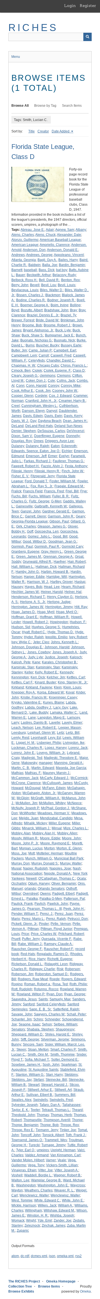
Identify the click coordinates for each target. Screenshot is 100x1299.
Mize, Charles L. (75, 828)
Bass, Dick (46, 270)
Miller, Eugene (59, 823)
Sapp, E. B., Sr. (40, 1009)
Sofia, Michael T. (37, 1059)
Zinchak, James (53, 1225)
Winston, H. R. (37, 1215)
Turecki (34, 1145)
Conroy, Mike (71, 386)
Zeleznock (32, 1225)
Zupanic (23, 1230)
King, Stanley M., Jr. (72, 682)
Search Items (72, 106)
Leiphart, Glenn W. (41, 733)
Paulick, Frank (22, 904)
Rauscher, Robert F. (59, 949)
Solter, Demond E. (64, 1059)
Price (25, 934)
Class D (79, 370)
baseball (30, 270)
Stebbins (71, 1075)
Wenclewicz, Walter (34, 1195)
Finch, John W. (73, 471)
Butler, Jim (19, 350)
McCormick (79, 778)
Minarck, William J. (36, 828)
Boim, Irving (59, 305)
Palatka (32, 899)
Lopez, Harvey (56, 748)
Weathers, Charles (38, 1190)
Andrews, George (39, 255)
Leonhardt (38, 738)
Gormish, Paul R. (47, 546)
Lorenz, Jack (78, 748)
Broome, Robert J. (57, 325)
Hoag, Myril (45, 612)
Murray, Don (20, 863)
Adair (50, 230)
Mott (31, 853)
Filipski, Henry (22, 471)
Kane (36, 662)
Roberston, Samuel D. (51, 974)
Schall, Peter (76, 1014)
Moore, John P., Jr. (25, 843)
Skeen (21, 1049)
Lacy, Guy (60, 707)
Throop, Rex (69, 1125)
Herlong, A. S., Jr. (33, 602)
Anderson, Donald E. (62, 250)
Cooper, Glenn (22, 396)
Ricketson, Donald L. (27, 964)
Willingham (33, 1210)
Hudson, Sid (20, 627)
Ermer (52, 456)
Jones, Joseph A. (65, 652)
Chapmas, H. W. (23, 365)
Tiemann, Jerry (47, 1130)
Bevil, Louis (66, 285)
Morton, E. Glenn (69, 848)
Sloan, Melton (38, 1049)
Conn (20, 386)
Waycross (77, 1185)
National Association (26, 873)
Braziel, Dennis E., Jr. (43, 315)
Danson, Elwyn (33, 411)
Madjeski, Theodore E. (61, 758)
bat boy (61, 270)
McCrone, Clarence (26, 783)
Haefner (60, 562)
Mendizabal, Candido (56, 818)
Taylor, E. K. (20, 1110)
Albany (81, 230)
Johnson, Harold (56, 647)
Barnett (16, 270)
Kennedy (66, 672)
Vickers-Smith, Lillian (62, 1165)
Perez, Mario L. (33, 919)
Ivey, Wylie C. (21, 642)
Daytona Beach (49, 421)
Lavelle (54, 723)
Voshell (16, 1175)
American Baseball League (60, 240)
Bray (73, 310)
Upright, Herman (63, 1150)
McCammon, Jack (24, 778)
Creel (15, 406)
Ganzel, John (31, 511)
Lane (32, 717)
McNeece (74, 803)
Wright (31, 1220)
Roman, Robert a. (37, 984)
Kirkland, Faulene (39, 687)
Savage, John (21, 1014)
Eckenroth (69, 446)
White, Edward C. (47, 1200)
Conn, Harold (36, 386)
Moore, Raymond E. (55, 843)
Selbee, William (65, 1024)
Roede (54, 979)
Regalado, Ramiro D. (53, 954)
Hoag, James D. (23, 612)
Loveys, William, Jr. (51, 753)
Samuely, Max (60, 999)
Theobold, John (23, 1115)
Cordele (41, 396)
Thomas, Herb (61, 1115)
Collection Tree (20, 1286)
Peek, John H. (73, 909)
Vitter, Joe (45, 1170)
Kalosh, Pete (21, 662)
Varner (51, 1160)
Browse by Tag (45, 106)
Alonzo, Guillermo (24, 240)
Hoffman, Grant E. (24, 617)
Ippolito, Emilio (56, 637)
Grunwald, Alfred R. (37, 562)
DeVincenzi (75, 431)
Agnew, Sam (64, 230)
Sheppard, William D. (27, 1034)
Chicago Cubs (48, 365)
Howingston (59, 622)
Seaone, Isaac (29, 1024)
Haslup (79, 582)
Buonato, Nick (64, 340)
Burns (30, 345)
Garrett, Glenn (35, 516)
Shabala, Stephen (40, 1029)
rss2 (78, 1256)
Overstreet (30, 894)
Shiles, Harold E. (57, 1034)
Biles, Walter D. (51, 290)
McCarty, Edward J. (54, 778)
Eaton (55, 446)
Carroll (44, 355)
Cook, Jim (43, 391)
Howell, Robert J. (35, 622)
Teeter (35, 1110)
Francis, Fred (54, 491)
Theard (77, 1110)
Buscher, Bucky (47, 345)
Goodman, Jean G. (62, 541)
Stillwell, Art (63, 1090)
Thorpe (77, 1120)
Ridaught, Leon (56, 964)
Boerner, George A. (34, 305)
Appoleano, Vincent (69, 255)
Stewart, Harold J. (54, 1085)
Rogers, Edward (73, 979)
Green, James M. (29, 557)
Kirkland (17, 687)
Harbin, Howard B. (55, 572)
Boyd (15, 310)
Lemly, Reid (20, 738)
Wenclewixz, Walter (65, 1195)
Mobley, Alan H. (44, 833)
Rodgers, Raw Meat (33, 979)
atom (15, 1256)
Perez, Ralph (56, 919)
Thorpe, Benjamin (24, 1125)
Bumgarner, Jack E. (59, 335)
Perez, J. (46, 914)
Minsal (57, 828)
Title (31, 131)
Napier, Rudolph (35, 868)
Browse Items (49, 1286)
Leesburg (18, 733)
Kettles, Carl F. (22, 682)
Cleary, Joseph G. (24, 375)
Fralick (16, 491)
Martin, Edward (42, 768)
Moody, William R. (24, 838)
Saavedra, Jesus (24, 999)
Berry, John (19, 285)
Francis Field (32, 491)
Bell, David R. (49, 280)
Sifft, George (30, 1039)
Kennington (20, 677)
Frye (83, 491)
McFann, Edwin (54, 788)
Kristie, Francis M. (34, 697)
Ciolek (37, 370)
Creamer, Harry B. (72, 401)
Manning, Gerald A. (68, 763)
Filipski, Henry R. (47, 471)
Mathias (17, 773)
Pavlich (40, 904)
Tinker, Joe (68, 1130)
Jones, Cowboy (39, 652)
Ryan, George (74, 994)
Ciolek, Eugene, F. (57, 370)
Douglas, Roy (21, 441)
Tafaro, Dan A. (50, 1105)
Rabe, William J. (30, 944)
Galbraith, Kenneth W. (50, 506)
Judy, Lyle (35, 657)
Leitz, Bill (72, 733)
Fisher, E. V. (20, 476)
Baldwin (34, 265)
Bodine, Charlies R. (31, 300)
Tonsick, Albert (53, 1135)
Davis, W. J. (20, 421)
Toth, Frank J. (76, 1135)
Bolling (75, 305)
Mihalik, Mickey (35, 823)
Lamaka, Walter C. (64, 712)
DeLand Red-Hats (39, 426)
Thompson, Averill (56, 1120)
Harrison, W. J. (38, 582)
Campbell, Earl (65, 350)
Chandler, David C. (60, 360)
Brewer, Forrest (22, 320)
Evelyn (64, 456)
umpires (43, 1150)
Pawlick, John (57, 904)
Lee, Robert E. (46, 728)
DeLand (17, 426)
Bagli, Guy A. (47, 260)
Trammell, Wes (55, 1140)
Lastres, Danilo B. (34, 723)
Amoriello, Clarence (55, 245)
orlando (30, 888)
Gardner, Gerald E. (56, 511)
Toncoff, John (31, 1135)
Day (33, 421)
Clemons (64, 375)
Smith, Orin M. (38, 1054)
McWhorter (27, 813)
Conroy (53, 386)
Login (70, 5)
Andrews (18, 255)
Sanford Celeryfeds (51, 1004)
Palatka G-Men (50, 899)
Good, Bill (60, 536)
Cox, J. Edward (60, 396)
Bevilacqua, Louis (24, 290)
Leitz (60, 733)
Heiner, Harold (52, 592)
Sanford (29, 1004)
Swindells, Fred (61, 1100)
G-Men (56, 501)
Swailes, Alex (21, 1100)
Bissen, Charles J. (30, 295)
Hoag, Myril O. (67, 612)
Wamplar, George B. (46, 1180)
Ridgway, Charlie (42, 969)
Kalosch (76, 657)
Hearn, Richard (72, 587)
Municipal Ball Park (68, 858)
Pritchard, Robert (71, 934)
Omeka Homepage (61, 1281)
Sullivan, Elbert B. (39, 1095)
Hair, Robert (77, 562)
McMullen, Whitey (52, 803)
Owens (45, 894)
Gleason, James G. (52, 526)
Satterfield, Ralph (66, 1009)
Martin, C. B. (20, 768)
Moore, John (71, 838)
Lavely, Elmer (72, 723)
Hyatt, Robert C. (34, 632)
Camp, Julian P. (40, 350)
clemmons (47, 375)
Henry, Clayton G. (60, 597)
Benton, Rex (70, 280)
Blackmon (52, 295)
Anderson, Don (34, 250)
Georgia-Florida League (29, 521)
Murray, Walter (71, 863)
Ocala (81, 878)
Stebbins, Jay (21, 1080)
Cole (51, 381)
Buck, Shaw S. (32, 335)
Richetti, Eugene (59, 959)
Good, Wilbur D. (35, 541)
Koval (70, 692)
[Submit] (87, 37)
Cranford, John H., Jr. (41, 401)
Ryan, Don (54, 994)
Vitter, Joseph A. (66, 1170)
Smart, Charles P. (63, 1049)
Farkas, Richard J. (37, 461)
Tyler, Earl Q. (25, 1150)
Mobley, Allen (67, 833)
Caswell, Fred (61, 355)
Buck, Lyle (63, 330)
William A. (65, 1205)
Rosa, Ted (60, 984)
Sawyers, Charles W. (49, 1014)
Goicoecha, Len (47, 531)
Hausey (17, 587)
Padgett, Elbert (63, 894)
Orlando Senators (51, 888)
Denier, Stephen (23, 431)
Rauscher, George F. (26, 949)
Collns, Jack (66, 381)
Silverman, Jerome (55, 1039)
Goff (30, 531)
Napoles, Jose (60, 868)
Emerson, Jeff (36, 456)
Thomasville (32, 1120)
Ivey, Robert (78, 637)
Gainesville (24, 506)
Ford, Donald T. (36, 481)
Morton (49, 848)
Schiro (38, 1019)
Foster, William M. (62, 481)
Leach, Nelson (22, 728)
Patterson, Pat (74, 899)
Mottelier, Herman (49, 853)
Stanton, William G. (30, 1075)
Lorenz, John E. (23, 753)
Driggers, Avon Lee (59, 441)
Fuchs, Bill (19, 496)
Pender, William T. (24, 914)
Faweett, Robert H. (25, 466)
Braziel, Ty (68, 315)
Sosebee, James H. (26, 1065)
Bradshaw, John (56, 310)
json (52, 1256)
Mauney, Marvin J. (56, 773)
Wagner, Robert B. (67, 1175)
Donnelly (73, 436)
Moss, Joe (19, 853)
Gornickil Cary (72, 546)
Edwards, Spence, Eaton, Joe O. (35, 451)
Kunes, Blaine (53, 702)
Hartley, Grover (61, 582)
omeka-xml (65, 1256)
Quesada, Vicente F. (56, 939)
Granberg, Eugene (25, 552)
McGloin (23, 798)
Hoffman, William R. (54, 617)
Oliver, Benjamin (63, 883)
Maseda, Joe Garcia (71, 768)
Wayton (17, 1190)
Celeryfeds (36, 360)
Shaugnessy (65, 1029)
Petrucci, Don (78, 919)
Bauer (20, 275)
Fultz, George (39, 501)
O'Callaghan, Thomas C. (56, 878)
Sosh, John (50, 1065)
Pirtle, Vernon (61, 924)
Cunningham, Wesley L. (39, 406)
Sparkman (69, 1065)
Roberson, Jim (22, 974)
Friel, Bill (72, 491)
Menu (15, 57)
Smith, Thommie (62, 1054)
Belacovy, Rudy (64, 275)
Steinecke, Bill (56, 1080)
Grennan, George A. (58, 557)
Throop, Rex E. (22, 1130)
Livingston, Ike (73, 743)
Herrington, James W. (27, 607)
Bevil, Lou (48, 285)
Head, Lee (52, 587)
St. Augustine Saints (43, 1070)
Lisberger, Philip (49, 743)
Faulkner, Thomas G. (68, 461)
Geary (80, 516)
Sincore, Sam (33, 1044)
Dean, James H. (75, 421)
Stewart (33, 1085)
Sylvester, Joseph (24, 1105)
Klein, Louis (72, 687)
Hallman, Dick (46, 567)
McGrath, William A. (45, 798)
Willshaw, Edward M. (59, 1210)
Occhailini (18, 883)
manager (45, 763)
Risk (60, 969)
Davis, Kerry (73, 416)
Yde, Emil (45, 1220)
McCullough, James (57, 783)
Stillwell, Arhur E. (40, 1090)
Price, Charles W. (44, 934)
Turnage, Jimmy (53, 1145)
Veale (62, 1160)
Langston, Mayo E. (52, 717)
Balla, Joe (49, 265)
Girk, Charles (26, 526)
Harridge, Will (56, 577)
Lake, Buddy (38, 712)
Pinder (44, 924)
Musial (16, 868)
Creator (43, 131)
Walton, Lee (20, 1180)
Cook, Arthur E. (22, 391)
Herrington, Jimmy (59, 607)
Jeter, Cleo (41, 642)
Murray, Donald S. (44, 863)
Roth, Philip (78, 984)
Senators (18, 1029)
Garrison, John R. (61, 516)
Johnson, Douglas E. (27, 647)
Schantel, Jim (21, 1019)
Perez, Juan (64, 914)
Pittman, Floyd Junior (56, 929)
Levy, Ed (54, 738)
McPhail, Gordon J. (55, 808)
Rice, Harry (37, 959)
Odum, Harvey (39, 883)
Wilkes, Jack (47, 1205)
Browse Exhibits (21, 1291)
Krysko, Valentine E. (26, 702)
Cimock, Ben (21, 370)
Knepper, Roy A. (23, 692)
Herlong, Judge (59, 602)
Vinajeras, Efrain (23, 1170)
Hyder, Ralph (34, 637)
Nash (77, 868)
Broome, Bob (32, 325)
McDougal (33, 788)
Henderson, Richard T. (28, 597)
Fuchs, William (40, 496)
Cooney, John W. (65, 391)
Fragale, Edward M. (69, 486)
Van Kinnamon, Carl (65, 1155)
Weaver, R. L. (64, 1190)
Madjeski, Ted (31, 758)
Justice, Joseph (56, 657)
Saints (43, 999)
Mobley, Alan (21, 833)
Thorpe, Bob (49, 1125)
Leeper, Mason (69, 728)
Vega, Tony (36, 1165)
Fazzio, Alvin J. (52, 466)
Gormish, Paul (22, 546)
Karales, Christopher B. (59, 662)
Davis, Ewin (53, 416)
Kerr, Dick (38, 677)
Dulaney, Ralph (37, 446)
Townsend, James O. (27, 1140)
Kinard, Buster (45, 682)
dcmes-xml (39, 1256)
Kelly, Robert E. (46, 672)
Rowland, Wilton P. (31, 994)
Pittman (33, 929)
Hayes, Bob (33, 587)
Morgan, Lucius (30, 848)
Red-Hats (28, 954)
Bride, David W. (47, 320)
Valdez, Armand (37, 1155)
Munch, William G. (38, 858)
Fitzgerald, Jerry (43, 476)
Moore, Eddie (50, 838)
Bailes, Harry (68, 260)
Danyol (51, 411)
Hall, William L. (22, 567)
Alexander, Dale (69, 235)
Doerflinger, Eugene (49, 436)
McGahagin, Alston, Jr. (39, 793)
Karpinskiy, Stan (48, 667)
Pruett (15, 939)
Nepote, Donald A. (57, 873)
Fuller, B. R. (60, 496)
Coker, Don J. (36, 381)
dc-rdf (25, 1256)
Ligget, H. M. (25, 743)
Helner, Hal (72, 592)
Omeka (85, 1291)
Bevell (34, 285)
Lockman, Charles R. (27, 748)
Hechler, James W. (25, 592)
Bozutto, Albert (31, 310)
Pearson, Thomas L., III (44, 909)
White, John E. (73, 1200)
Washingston (26, 1185)
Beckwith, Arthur (39, 275)
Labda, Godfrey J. (38, 707)
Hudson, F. (78, 622)
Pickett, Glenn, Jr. (24, 924)
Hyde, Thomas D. (61, 632)
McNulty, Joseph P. (25, 808)
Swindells (40, 1100)
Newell (31, 878)
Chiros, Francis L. (74, 365)
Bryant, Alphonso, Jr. (38, 330)
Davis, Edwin (33, 416)
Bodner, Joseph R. (61, 300)
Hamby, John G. (27, 572)
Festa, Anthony (76, 466)
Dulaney (17, 446)
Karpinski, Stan (22, 667)
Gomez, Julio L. (39, 536)
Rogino (16, 984)
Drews (38, 441)
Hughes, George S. (46, 627)
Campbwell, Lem (24, 355)
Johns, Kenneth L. (64, 642)
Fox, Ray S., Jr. (42, 486)
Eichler (67, 451)
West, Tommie (21, 1200)
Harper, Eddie (34, 577)
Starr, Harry (54, 1075)
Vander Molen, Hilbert (27, 1160)
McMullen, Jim (26, 803)
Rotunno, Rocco (46, 989)
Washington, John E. (53, 1185)
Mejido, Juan (28, 818)
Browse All (20, 106)
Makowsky (29, 763)
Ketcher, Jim (56, 677)
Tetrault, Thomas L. (56, 1110)
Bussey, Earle (71, 345)
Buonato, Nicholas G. (36, 340)
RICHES (33, 27)
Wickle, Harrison (23, 1205)
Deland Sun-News (68, 426)
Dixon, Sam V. (21, 436)
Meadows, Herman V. (54, 813)
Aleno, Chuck (45, 235)
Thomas (43, 1115)
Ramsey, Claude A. (58, 944)
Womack (17, 1220)
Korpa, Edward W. (50, 692)
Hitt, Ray (80, 607)
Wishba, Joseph (62, 1215)
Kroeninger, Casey (63, 697)
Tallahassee (71, 1105)
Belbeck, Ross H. (24, 280)
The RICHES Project (24, 1281)
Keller (28, 672)
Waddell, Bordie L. (38, 1175)
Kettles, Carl (76, 677)
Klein (58, 687)
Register (88, 5)
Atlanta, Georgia (23, 260)
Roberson (72, 969)
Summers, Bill (64, 1095)
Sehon (47, 1024)
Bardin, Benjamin (72, 265)
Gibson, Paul (59, 521)
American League (24, 245)
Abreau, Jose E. (32, 230)
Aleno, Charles (22, 235)
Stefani (38, 1080)
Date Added (61, 131)
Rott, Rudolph (21, 989)
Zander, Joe (62, 1220)
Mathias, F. (33, 773)
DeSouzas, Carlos (51, 431)
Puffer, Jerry (31, 939)
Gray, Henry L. (51, 552)
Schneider (52, 1019)
